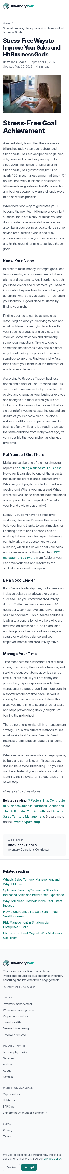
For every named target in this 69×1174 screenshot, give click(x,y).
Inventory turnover (14, 1034)
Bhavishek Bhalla (14, 62)
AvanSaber (29, 986)
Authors (8, 1064)
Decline (11, 1167)
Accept (29, 1167)
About (7, 1070)
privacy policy (52, 1158)
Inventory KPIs (12, 1022)
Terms (7, 1136)
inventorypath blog (26, 822)
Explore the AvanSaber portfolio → (25, 1112)
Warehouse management (19, 1010)
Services (8, 1058)
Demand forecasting (16, 1028)
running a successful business (40, 468)
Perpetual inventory (15, 1016)
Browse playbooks (15, 1052)
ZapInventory (11, 1094)
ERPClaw (8, 1106)
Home (7, 23)
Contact (8, 1076)
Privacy (7, 1130)
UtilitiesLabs (10, 1100)
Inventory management (17, 1003)
